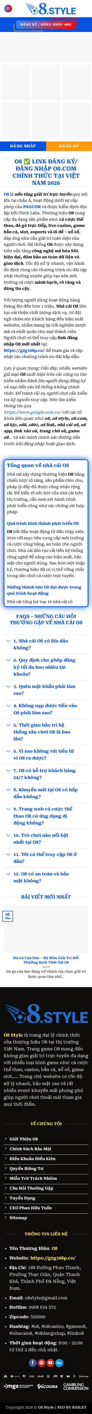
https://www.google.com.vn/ (32, 412)
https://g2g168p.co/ (24, 350)
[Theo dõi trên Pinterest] (42, 1363)
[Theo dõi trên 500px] (59, 1363)
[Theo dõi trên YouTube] (50, 1363)
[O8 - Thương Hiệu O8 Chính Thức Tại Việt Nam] (50, 8)
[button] (8, 9)
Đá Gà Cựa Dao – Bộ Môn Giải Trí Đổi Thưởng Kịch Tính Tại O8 (46, 960)
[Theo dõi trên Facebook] (33, 1363)
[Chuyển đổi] (8, 641)
